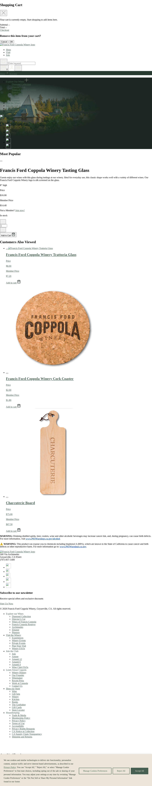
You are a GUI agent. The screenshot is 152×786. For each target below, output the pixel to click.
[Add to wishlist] (7, 249)
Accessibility (18, 726)
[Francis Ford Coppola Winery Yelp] (8, 147)
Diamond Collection (21, 84)
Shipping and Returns (22, 736)
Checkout (4, 30)
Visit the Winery (13, 103)
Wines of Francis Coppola (24, 89)
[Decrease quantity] (3, 221)
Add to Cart (6, 235)
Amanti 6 (16, 662)
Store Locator (18, 710)
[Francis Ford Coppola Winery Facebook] (8, 128)
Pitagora (16, 100)
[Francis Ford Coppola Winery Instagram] (8, 137)
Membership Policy (21, 718)
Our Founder (18, 675)
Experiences (17, 638)
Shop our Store (13, 111)
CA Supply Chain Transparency (27, 734)
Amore (15, 656)
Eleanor (15, 97)
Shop (8, 49)
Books (15, 702)
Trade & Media (19, 715)
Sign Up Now (6, 603)
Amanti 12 (17, 659)
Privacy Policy (10, 767)
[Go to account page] (12, 69)
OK (11, 42)
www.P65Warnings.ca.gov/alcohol (43, 538)
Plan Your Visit (19, 646)
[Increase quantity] (3, 229)
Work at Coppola (20, 683)
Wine (14, 691)
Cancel (4, 42)
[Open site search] (3, 62)
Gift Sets (16, 694)
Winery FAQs (18, 648)
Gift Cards (17, 707)
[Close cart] (3, 13)
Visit (8, 52)
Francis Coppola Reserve (23, 92)
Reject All (121, 771)
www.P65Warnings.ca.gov (73, 546)
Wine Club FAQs (20, 667)
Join (8, 55)
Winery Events (19, 640)
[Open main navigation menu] (18, 68)
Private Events (18, 643)
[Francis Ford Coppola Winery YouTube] (8, 142)
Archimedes (17, 95)
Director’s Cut (18, 87)
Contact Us (17, 686)
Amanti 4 (16, 664)
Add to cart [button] (11, 283)
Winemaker (17, 678)
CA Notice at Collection (23, 731)
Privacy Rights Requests (23, 728)
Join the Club (12, 105)
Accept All (139, 771)
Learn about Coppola (16, 108)
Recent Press (18, 680)
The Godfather (19, 704)
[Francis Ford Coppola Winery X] (8, 132)
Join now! (20, 210)
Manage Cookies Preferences (95, 771)
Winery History (19, 672)
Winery (15, 696)
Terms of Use (18, 723)
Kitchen (13, 73)
